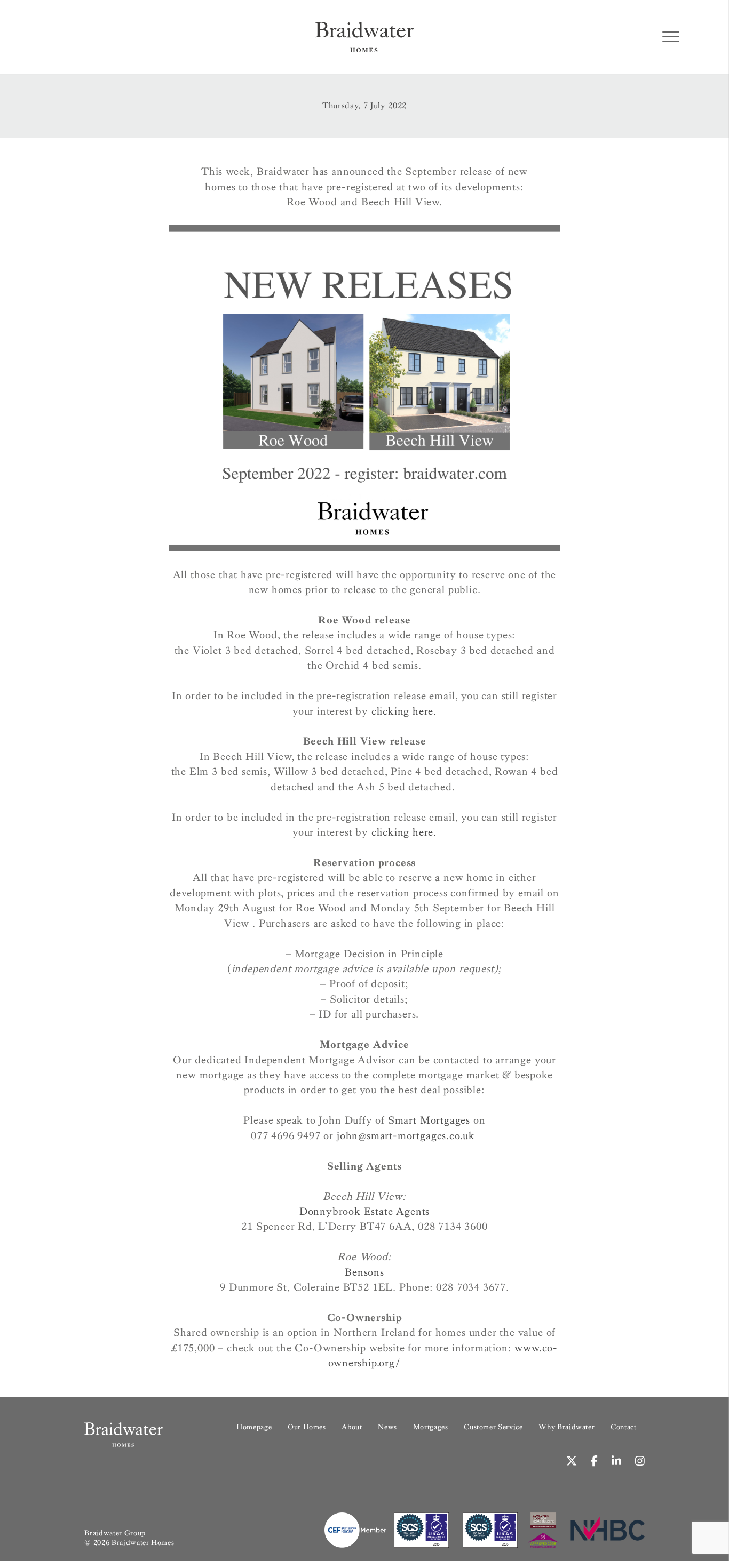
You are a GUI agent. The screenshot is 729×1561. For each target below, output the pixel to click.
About (352, 1426)
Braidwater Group (114, 1533)
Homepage (254, 1426)
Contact (624, 1426)
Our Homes (307, 1426)
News (387, 1426)
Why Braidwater (566, 1426)
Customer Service (493, 1426)
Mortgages (430, 1426)
